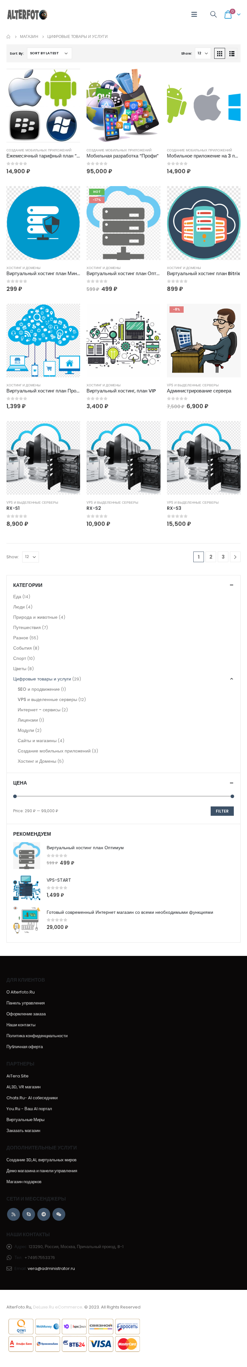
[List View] (231, 53)
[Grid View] (219, 53)
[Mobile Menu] (194, 14)
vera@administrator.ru (51, 1268)
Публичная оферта (24, 1047)
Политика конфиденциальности (37, 1036)
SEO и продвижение (39, 689)
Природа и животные (35, 617)
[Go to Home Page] (8, 36)
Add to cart (69, 79)
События (22, 648)
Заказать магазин (23, 1131)
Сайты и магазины (37, 740)
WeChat (58, 1214)
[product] (43, 105)
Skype (28, 1214)
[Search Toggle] (213, 14)
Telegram (43, 1214)
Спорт (19, 658)
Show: (186, 53)
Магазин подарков (23, 1182)
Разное (20, 637)
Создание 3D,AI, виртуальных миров (41, 1160)
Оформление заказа (26, 1014)
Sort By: (17, 53)
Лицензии (28, 720)
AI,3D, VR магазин (23, 1087)
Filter (222, 811)
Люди (19, 607)
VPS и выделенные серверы (193, 385)
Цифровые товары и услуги (42, 679)
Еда (17, 596)
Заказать (69, 196)
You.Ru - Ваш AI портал (29, 1109)
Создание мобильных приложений (38, 150)
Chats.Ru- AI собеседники (32, 1098)
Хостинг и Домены (23, 267)
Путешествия (27, 627)
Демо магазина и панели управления (41, 1171)
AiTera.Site (17, 1076)
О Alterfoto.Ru (20, 992)
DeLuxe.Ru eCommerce (57, 1307)
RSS (13, 1214)
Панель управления (25, 1003)
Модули (26, 730)
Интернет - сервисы (39, 709)
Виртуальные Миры (25, 1120)
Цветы (19, 668)
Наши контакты (20, 1025)
